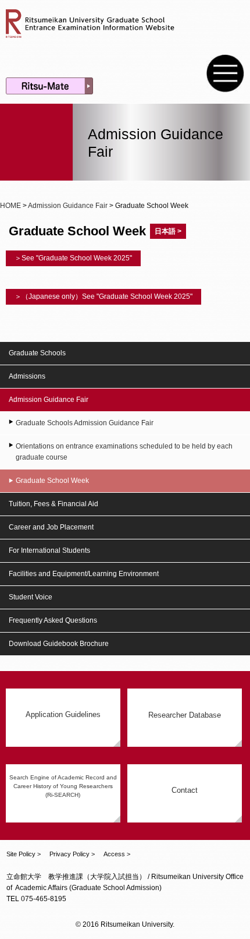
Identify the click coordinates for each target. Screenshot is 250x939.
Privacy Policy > (72, 853)
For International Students (49, 550)
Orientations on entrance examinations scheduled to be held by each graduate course (124, 451)
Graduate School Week (52, 480)
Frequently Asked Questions (53, 620)
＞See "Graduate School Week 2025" (73, 258)
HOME (10, 206)
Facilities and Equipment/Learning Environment (84, 574)
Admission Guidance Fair (68, 206)
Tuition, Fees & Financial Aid (53, 504)
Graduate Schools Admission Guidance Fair (84, 423)
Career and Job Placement (51, 527)
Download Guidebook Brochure (59, 644)
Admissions (27, 376)
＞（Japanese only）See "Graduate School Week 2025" (103, 296)
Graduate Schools (37, 353)
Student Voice (30, 597)
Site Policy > (23, 853)
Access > (116, 853)
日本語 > (168, 231)
